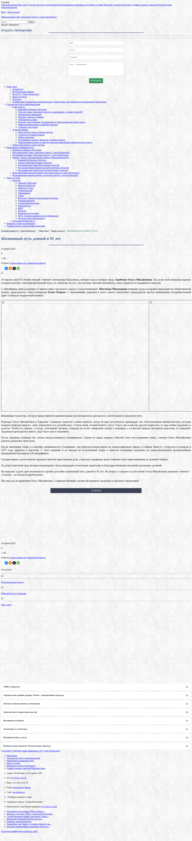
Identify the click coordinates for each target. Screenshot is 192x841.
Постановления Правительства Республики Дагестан (43, 168)
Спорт (21, 195)
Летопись (17, 99)
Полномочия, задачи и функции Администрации (41, 140)
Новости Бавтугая (26, 185)
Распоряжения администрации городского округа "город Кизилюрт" (45, 175)
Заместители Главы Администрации (35, 132)
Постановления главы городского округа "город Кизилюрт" (41, 152)
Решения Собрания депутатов (32, 109)
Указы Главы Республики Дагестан (35, 162)
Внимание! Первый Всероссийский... (25, 819)
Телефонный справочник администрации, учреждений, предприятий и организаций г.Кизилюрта (59, 102)
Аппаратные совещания (29, 114)
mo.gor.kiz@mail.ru (22, 787)
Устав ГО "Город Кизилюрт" (26, 94)
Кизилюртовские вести (23, 221)
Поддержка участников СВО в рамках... (26, 811)
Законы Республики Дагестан (32, 160)
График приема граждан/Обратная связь (152, 5)
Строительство (25, 190)
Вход (3, 12)
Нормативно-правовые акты (75, 5)
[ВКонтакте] (6, 268)
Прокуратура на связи (28, 213)
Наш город (22, 5)
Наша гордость (19, 97)
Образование (24, 193)
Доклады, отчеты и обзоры (31, 117)
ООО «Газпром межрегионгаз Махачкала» (38, 216)
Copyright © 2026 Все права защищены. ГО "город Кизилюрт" (31, 751)
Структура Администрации (31, 135)
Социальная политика (28, 203)
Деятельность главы (27, 119)
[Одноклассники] (10, 268)
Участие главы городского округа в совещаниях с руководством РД (50, 112)
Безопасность (24, 206)
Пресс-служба (96, 5)
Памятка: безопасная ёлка (19, 821)
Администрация (20, 130)
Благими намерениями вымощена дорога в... (28, 826)
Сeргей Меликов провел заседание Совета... (28, 816)
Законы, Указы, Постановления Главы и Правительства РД (40, 157)
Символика (17, 89)
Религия (22, 211)
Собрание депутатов (28, 127)
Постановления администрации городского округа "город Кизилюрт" (46, 173)
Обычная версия (9, 5)
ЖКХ (20, 208)
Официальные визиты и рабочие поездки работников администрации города (55, 142)
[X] (14, 268)
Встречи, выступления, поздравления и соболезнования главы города (51, 122)
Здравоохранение (26, 200)
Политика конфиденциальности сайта (19, 831)
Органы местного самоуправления (45, 5)
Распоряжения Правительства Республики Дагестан (43, 170)
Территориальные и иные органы (28, 145)
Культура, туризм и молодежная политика (38, 198)
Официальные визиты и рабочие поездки (38, 124)
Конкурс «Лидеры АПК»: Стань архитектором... (30, 814)
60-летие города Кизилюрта (31, 218)
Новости (16, 180)
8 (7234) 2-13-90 (49, 806)
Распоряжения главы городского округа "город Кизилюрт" (40, 155)
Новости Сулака (26, 188)
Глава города (18, 107)
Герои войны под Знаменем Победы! (28, 263)
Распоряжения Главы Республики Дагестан (39, 165)
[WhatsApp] (18, 268)
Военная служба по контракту (118, 5)
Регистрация (14, 12)
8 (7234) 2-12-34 (18, 778)
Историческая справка (23, 92)
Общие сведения (26, 137)
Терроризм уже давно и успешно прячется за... (29, 824)
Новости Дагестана (27, 183)
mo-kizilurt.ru (19, 792)
